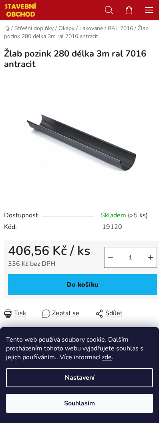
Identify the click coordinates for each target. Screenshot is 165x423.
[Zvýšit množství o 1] (151, 257)
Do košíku (82, 284)
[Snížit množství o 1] (111, 257)
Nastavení (80, 377)
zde (107, 357)
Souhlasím (79, 403)
